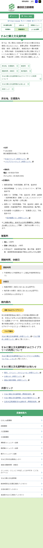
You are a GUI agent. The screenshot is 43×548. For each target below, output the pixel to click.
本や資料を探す (7, 25)
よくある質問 (35, 29)
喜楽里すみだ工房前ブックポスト (12, 495)
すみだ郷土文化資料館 (8, 478)
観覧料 (23, 66)
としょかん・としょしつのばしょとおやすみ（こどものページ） (19, 471)
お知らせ (21, 25)
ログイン (14, 16)
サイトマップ (38, 21)
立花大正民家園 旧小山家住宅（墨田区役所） (21, 401)
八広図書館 (5, 431)
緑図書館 (4, 426)
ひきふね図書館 (6, 420)
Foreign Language (14, 21)
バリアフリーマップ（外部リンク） (18, 161)
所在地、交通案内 (8, 66)
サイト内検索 (27, 21)
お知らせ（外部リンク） (13, 376)
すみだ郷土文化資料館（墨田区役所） (18, 394)
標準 (32, 1)
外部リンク (6, 89)
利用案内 (7, 29)
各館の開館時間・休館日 (9, 465)
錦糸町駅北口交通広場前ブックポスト (14, 484)
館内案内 (24, 71)
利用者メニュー (35, 25)
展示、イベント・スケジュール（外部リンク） (21, 373)
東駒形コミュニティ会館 (9, 442)
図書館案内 (21, 29)
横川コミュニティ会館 (8, 454)
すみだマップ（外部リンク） (16, 159)
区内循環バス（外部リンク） (17, 218)
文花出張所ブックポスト (9, 489)
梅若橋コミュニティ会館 (9, 448)
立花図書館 (5, 437)
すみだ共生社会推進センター (11, 459)
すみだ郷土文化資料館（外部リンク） (16, 336)
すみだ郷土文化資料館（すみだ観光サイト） (21, 398)
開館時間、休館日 (8, 71)
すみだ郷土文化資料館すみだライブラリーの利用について (19, 77)
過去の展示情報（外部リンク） (16, 380)
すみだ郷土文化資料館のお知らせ (13, 84)
